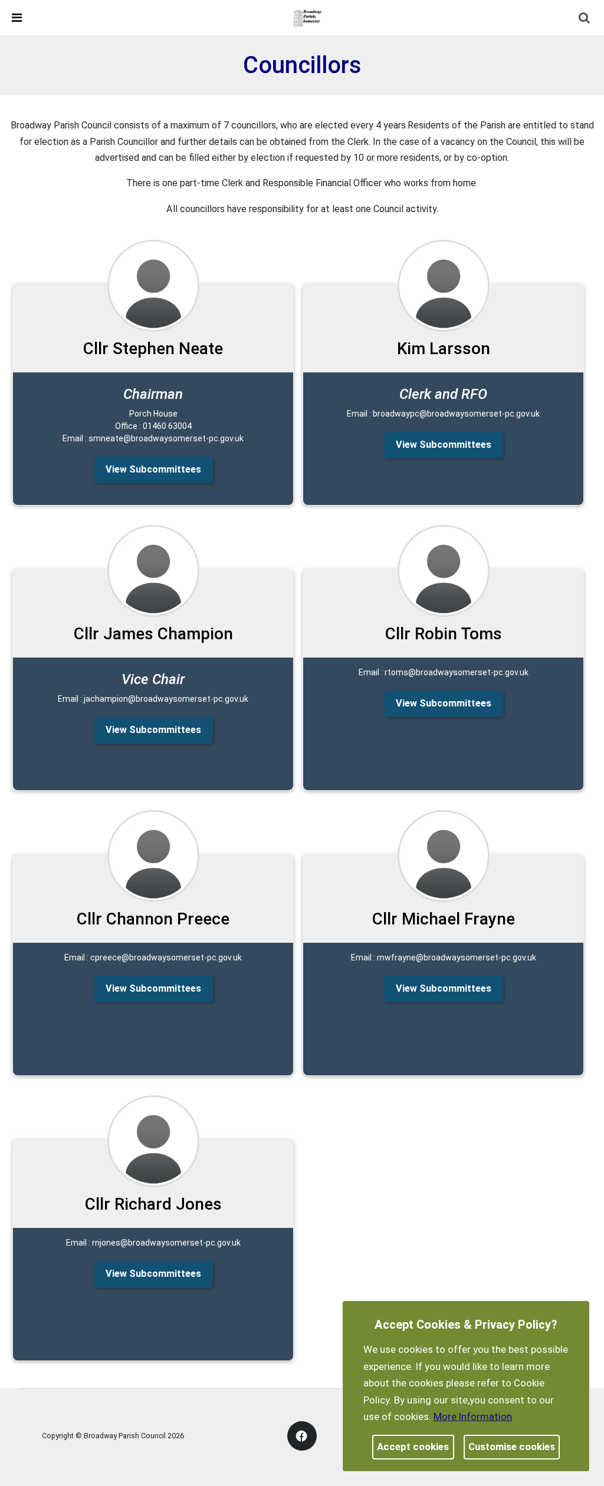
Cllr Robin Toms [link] (443, 633)
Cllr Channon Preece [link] (153, 919)
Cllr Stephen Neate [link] (153, 348)
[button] (585, 19)
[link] (307, 17)
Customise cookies (511, 1446)
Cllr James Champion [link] (153, 633)
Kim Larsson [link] (443, 348)
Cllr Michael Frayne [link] (443, 919)
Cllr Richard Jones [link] (153, 1204)
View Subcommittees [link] (153, 469)
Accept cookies (413, 1446)
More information (473, 1416)
